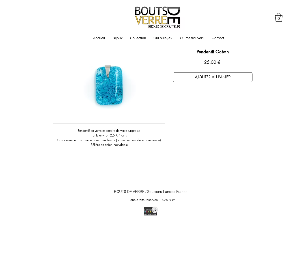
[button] (278, 17)
